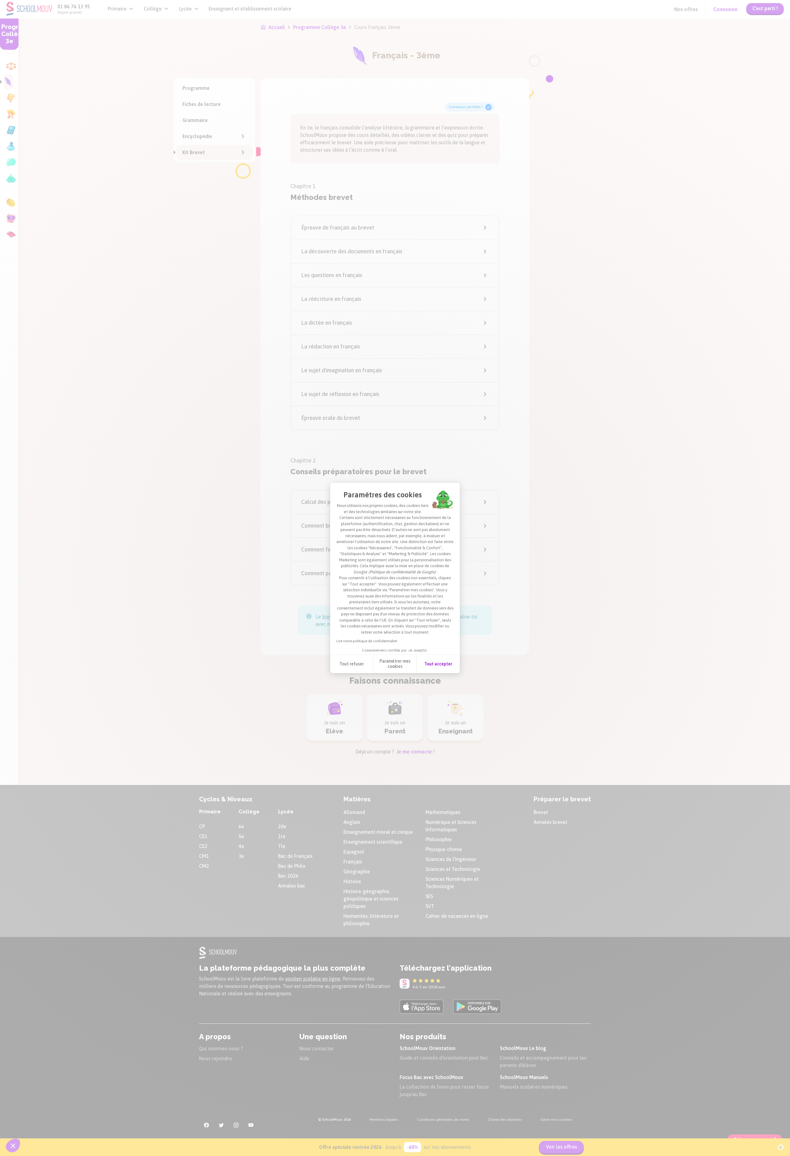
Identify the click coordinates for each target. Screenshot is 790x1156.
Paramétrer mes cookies (395, 664)
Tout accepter (438, 663)
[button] (13, 1145)
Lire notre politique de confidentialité (366, 641)
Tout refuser (351, 663)
